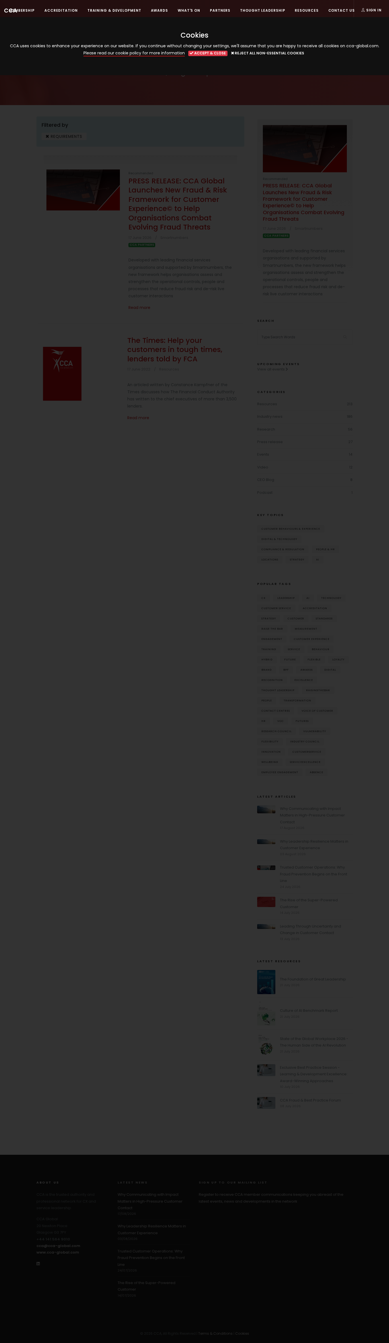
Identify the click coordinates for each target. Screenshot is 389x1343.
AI (317, 559)
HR (263, 721)
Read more (139, 307)
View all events (271, 369)
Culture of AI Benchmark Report (309, 1010)
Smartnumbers (174, 237)
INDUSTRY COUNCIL (305, 741)
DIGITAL (330, 670)
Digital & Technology (279, 539)
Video (262, 467)
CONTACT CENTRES (275, 711)
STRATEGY (268, 618)
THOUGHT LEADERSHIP (277, 690)
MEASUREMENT (306, 628)
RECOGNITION (272, 680)
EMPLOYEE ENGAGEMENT (279, 772)
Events (263, 454)
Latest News (133, 1182)
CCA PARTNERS (142, 245)
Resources (169, 369)
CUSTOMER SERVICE (276, 608)
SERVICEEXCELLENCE (305, 762)
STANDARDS (324, 618)
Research (266, 429)
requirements (65, 136)
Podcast (265, 492)
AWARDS (306, 670)
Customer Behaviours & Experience (290, 529)
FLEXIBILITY (270, 741)
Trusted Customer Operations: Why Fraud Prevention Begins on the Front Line (313, 874)
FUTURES (302, 721)
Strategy (297, 559)
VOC (280, 721)
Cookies (242, 1333)
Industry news (269, 416)
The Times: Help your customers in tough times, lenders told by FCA (174, 349)
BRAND (266, 670)
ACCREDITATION (315, 608)
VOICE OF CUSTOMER (317, 711)
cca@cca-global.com (58, 1245)
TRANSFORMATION (297, 700)
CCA (10, 11)
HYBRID (267, 659)
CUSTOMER (296, 618)
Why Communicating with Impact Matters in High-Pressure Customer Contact (312, 815)
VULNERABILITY (314, 731)
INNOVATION (271, 752)
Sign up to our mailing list (233, 1182)
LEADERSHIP (286, 598)
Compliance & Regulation (282, 549)
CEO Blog (265, 479)
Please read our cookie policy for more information (134, 53)
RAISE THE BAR (272, 628)
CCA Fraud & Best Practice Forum (310, 1100)
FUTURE (290, 659)
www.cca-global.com (57, 1252)
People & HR (325, 549)
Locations (269, 559)
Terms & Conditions (215, 1333)
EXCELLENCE (303, 680)
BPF (286, 670)
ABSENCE (316, 772)
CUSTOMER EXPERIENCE (311, 639)
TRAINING (268, 649)
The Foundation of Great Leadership (313, 979)
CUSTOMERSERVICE (306, 752)
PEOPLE (266, 700)
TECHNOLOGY (331, 598)
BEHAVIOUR (320, 649)
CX (263, 598)
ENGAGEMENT (271, 639)
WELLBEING (269, 762)
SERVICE (294, 649)
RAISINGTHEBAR (318, 690)
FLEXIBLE (314, 659)
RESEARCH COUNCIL (276, 731)
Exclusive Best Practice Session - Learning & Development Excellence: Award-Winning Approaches (313, 1074)
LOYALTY (338, 659)
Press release (270, 442)
